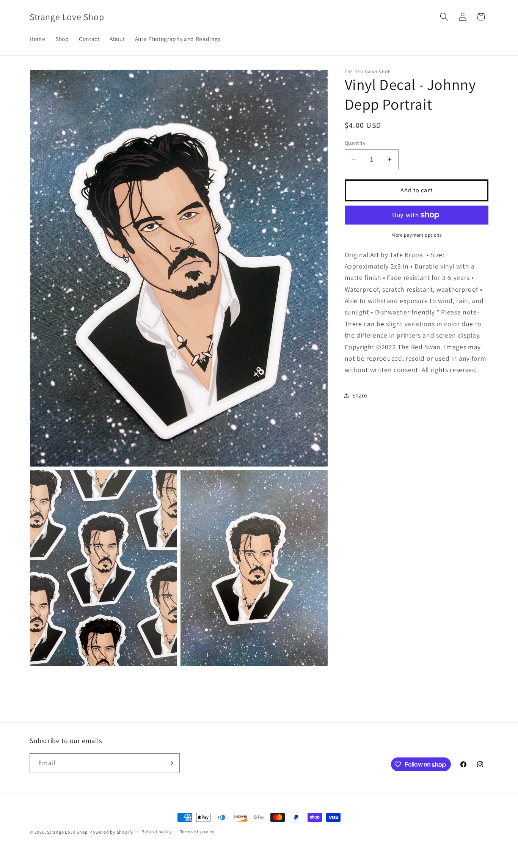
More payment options (416, 235)
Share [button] (359, 395)
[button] (444, 17)
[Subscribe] (170, 763)
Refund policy (156, 832)
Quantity (355, 142)
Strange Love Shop (67, 832)
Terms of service (197, 832)
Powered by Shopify (111, 832)
